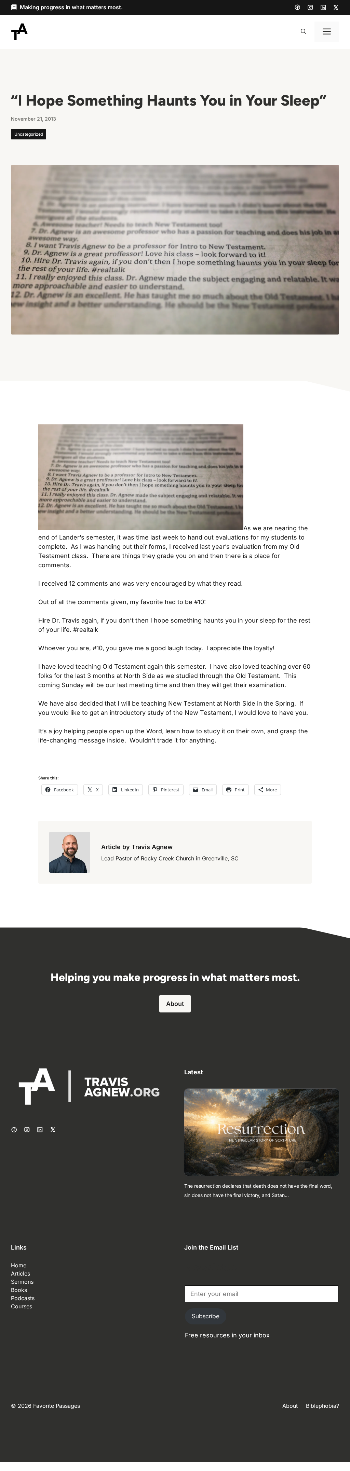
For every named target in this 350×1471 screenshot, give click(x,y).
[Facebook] (297, 7)
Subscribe (205, 1316)
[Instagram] (310, 7)
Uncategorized (28, 134)
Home (18, 1265)
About (175, 1003)
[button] (303, 32)
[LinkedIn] (323, 7)
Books (19, 1289)
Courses (21, 1306)
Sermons (22, 1281)
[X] (336, 7)
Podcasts (23, 1298)
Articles (20, 1273)
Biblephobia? (322, 1405)
